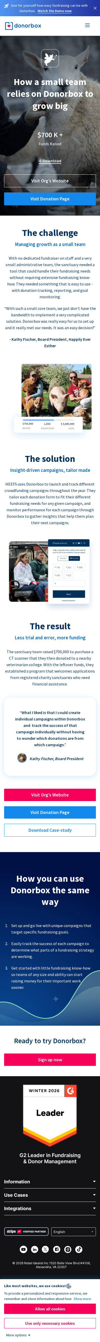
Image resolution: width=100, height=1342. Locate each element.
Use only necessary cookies (50, 1323)
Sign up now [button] (50, 1060)
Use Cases (16, 1195)
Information (17, 1181)
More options (16, 1335)
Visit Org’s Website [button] (50, 181)
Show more (82, 1298)
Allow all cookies (50, 1309)
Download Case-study (50, 830)
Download (51, 160)
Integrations (17, 1208)
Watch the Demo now (55, 11)
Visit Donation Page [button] (50, 199)
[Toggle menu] (87, 26)
